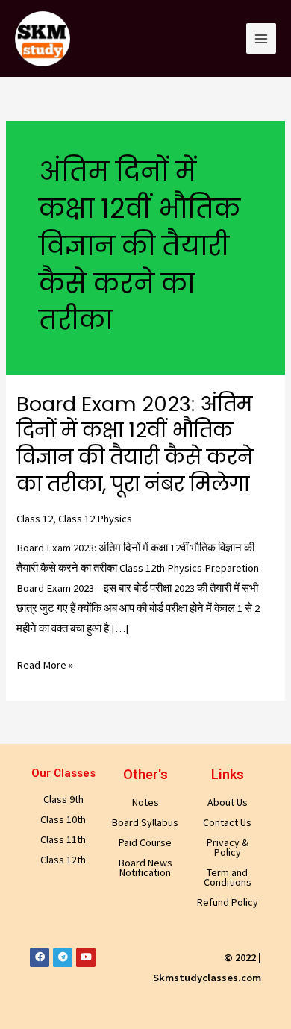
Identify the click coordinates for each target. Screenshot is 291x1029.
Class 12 (34, 518)
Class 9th (63, 799)
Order (234, 24)
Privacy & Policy (227, 847)
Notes (145, 802)
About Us (227, 802)
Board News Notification (145, 867)
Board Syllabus (145, 822)
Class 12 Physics (95, 518)
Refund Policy (227, 902)
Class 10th (63, 819)
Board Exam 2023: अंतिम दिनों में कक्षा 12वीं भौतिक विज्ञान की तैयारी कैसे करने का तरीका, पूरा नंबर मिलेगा (134, 444)
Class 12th (63, 859)
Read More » (44, 665)
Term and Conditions (227, 877)
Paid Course (145, 842)
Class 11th (63, 839)
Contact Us (227, 822)
